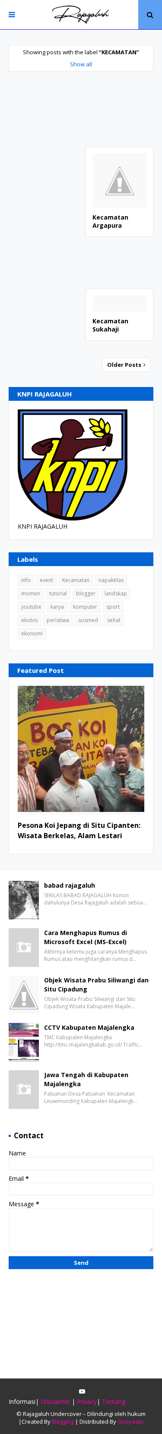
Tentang (113, 1401)
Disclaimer (55, 1401)
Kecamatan (75, 580)
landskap (116, 593)
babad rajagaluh (69, 885)
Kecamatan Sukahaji (110, 325)
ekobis (29, 620)
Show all (81, 64)
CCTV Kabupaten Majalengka (89, 1027)
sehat (114, 620)
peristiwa (58, 620)
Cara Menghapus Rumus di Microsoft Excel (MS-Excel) (85, 937)
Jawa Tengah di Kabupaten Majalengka (86, 1079)
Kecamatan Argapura (110, 221)
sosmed (88, 620)
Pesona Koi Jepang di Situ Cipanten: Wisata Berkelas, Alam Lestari (79, 830)
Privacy (87, 1401)
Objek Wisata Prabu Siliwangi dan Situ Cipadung (96, 984)
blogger (85, 593)
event (46, 580)
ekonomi (32, 633)
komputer (85, 606)
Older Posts (125, 365)
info (26, 580)
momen (30, 593)
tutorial (58, 593)
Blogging (63, 1421)
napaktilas (111, 580)
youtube (31, 606)
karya (57, 606)
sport (113, 606)
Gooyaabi (130, 1421)
